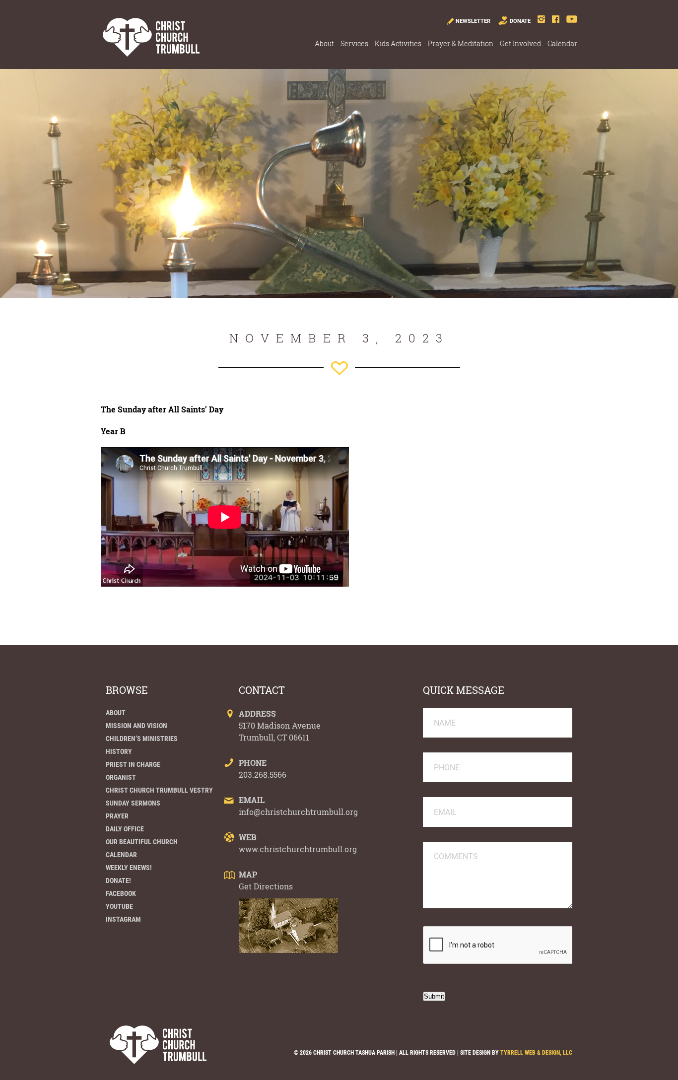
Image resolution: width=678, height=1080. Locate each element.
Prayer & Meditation (460, 43)
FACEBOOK (121, 893)
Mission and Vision (136, 726)
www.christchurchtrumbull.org (298, 849)
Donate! (118, 880)
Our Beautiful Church (142, 842)
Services (354, 43)
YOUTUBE (119, 906)
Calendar (562, 43)
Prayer (117, 816)
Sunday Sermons (133, 803)
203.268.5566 (262, 774)
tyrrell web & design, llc (536, 1052)
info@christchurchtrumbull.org (298, 812)
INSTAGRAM (123, 919)
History (119, 751)
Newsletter (473, 21)
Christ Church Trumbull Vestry (159, 790)
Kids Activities (398, 43)
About (324, 43)
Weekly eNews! (129, 868)
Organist (121, 777)
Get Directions (266, 886)
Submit (434, 996)
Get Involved (520, 43)
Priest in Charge (133, 764)
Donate (520, 21)
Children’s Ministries (142, 738)
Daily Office (125, 829)
